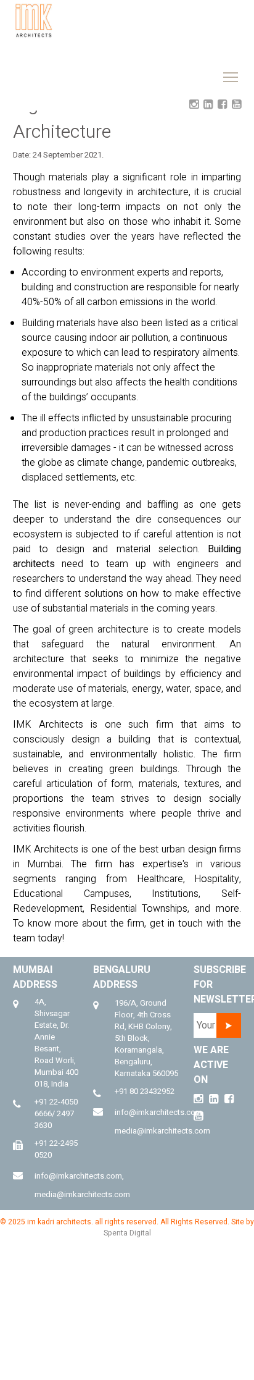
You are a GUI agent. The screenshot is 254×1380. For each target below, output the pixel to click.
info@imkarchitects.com (78, 1176)
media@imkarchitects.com (82, 1194)
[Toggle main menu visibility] (178, 17)
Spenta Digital (127, 1233)
